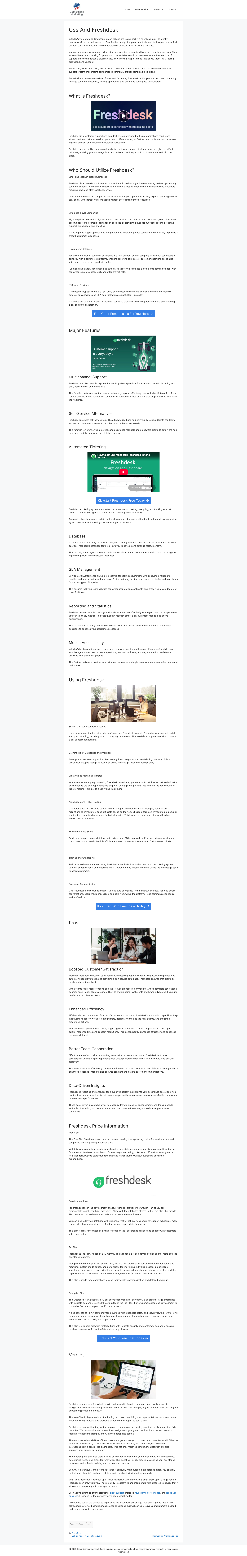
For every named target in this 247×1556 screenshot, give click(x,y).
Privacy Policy (141, 9)
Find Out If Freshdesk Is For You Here (121, 314)
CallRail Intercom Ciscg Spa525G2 (87, 1536)
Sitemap (172, 9)
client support (117, 1493)
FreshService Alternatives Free (165, 1536)
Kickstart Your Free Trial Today (121, 1338)
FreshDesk (76, 1533)
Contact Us (158, 9)
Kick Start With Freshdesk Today (121, 906)
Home (127, 9)
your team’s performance (147, 1493)
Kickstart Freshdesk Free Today (121, 500)
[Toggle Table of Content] (87, 1524)
